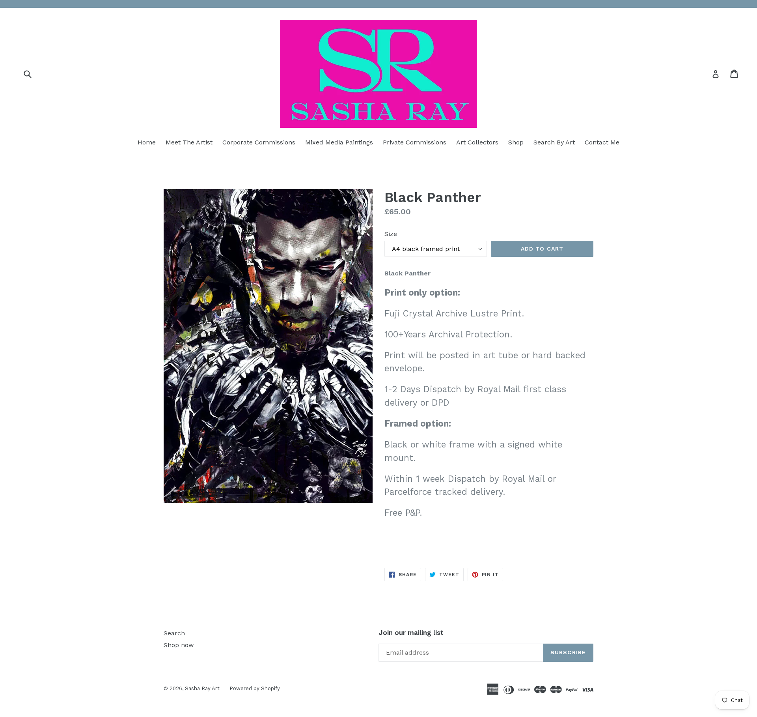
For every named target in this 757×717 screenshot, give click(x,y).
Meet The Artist (189, 142)
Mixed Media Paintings (339, 142)
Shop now (179, 645)
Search (174, 633)
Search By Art (554, 142)
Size (390, 234)
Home (147, 142)
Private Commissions (414, 142)
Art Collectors (477, 142)
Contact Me (602, 142)
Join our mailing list (411, 633)
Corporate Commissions (258, 142)
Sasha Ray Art (202, 688)
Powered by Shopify (254, 688)
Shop (516, 142)
